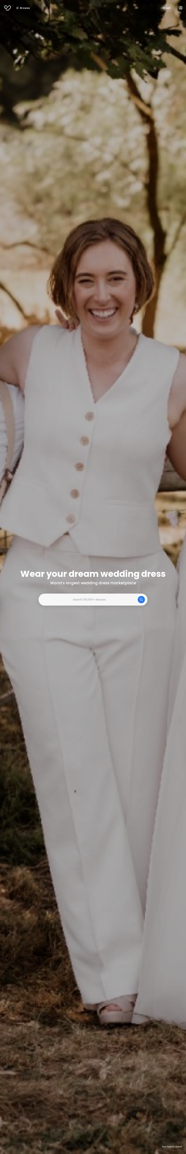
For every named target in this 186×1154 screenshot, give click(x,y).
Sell (168, 8)
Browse (25, 8)
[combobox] (93, 599)
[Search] (141, 599)
